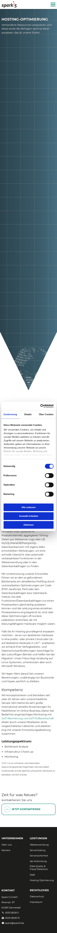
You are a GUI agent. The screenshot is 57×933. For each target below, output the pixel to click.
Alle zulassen (28, 507)
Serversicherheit (39, 855)
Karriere (6, 850)
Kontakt (8, 890)
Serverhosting (37, 850)
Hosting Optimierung (42, 880)
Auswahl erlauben (28, 516)
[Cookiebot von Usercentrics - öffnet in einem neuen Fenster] (41, 406)
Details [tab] (28, 414)
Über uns (7, 844)
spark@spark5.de (14, 923)
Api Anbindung (38, 861)
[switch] (49, 475)
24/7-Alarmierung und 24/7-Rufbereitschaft (28, 718)
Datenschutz (37, 896)
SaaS (32, 874)
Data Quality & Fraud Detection (39, 868)
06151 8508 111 (12, 918)
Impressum (36, 902)
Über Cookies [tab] (46, 414)
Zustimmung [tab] (10, 414)
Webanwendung (39, 844)
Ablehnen (28, 525)
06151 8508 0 (11, 912)
